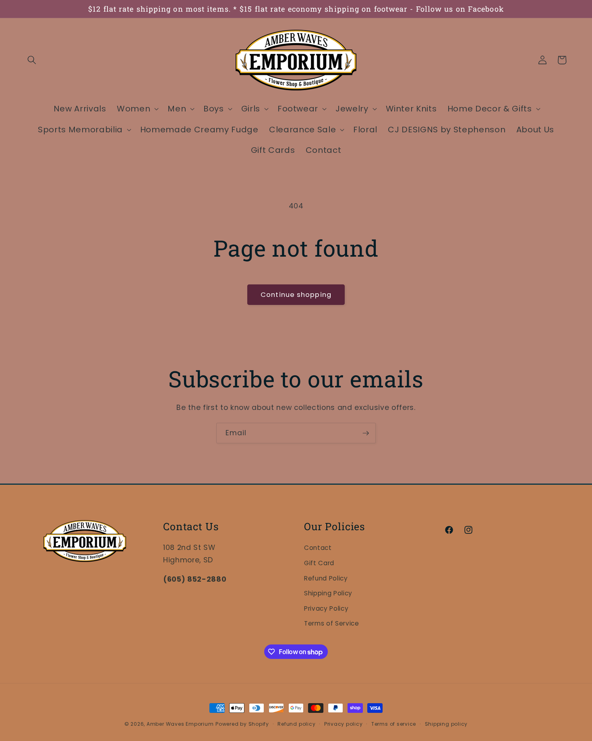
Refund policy (296, 723)
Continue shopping (296, 294)
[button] (31, 60)
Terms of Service (331, 623)
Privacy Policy (326, 608)
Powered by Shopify (242, 723)
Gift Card (319, 563)
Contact (318, 547)
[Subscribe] (365, 433)
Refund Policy (326, 578)
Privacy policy (343, 723)
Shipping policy (446, 723)
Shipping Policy (328, 593)
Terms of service (393, 723)
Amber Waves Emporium (180, 723)
